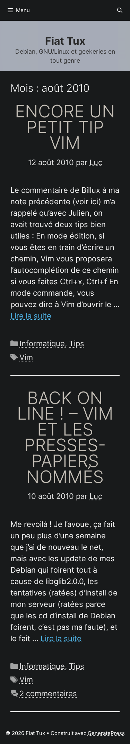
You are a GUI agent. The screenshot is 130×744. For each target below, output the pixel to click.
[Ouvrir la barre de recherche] (120, 10)
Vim (26, 357)
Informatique (42, 343)
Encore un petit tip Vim (65, 127)
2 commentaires (48, 693)
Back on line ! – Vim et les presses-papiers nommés (65, 437)
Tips (76, 343)
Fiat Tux (65, 41)
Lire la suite (30, 315)
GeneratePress (106, 733)
